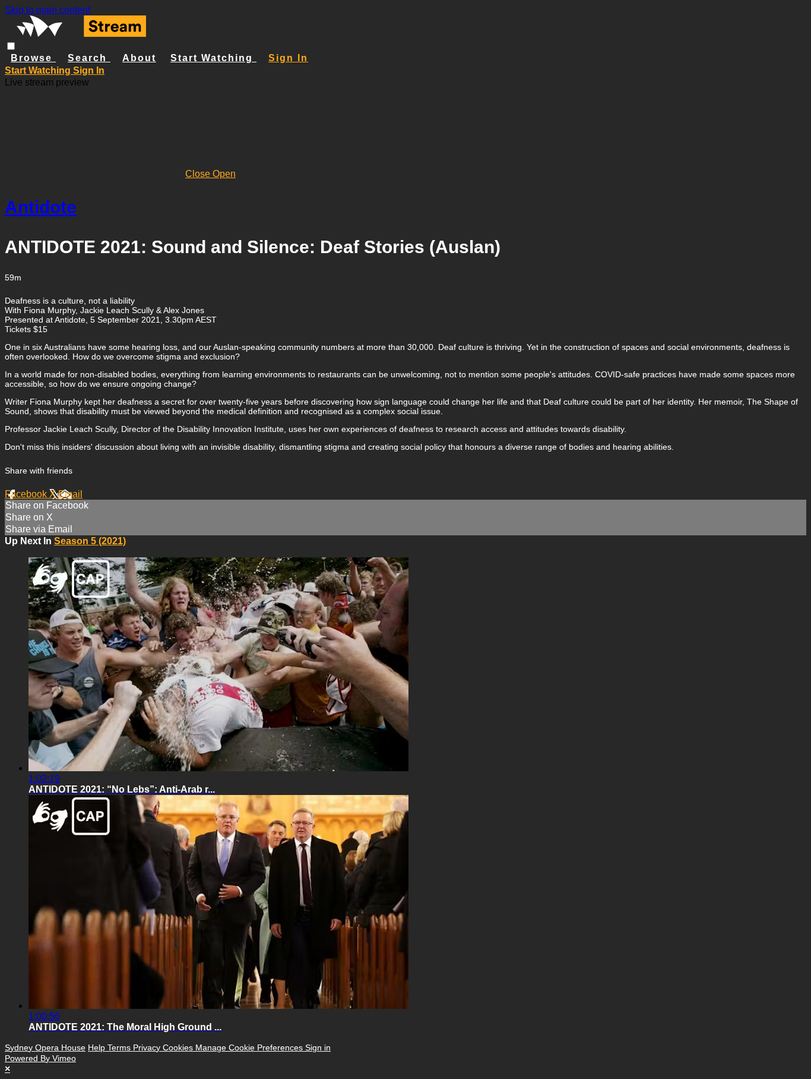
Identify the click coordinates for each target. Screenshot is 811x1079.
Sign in (288, 58)
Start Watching (213, 58)
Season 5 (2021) (90, 541)
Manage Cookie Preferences (250, 1047)
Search (89, 58)
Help (97, 1047)
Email (70, 494)
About (139, 58)
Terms (120, 1047)
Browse (33, 58)
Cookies (179, 1047)
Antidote (41, 207)
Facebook (27, 494)
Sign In (88, 70)
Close (199, 174)
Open (224, 174)
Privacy (148, 1047)
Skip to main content (47, 10)
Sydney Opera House (45, 1047)
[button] (11, 46)
